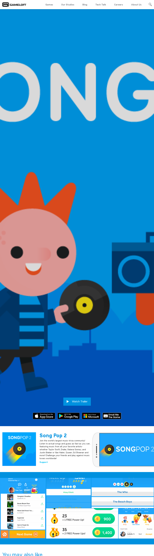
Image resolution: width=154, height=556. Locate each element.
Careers (118, 4)
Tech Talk (100, 4)
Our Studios (67, 4)
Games (49, 4)
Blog (84, 4)
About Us (136, 4)
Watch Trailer (79, 401)
